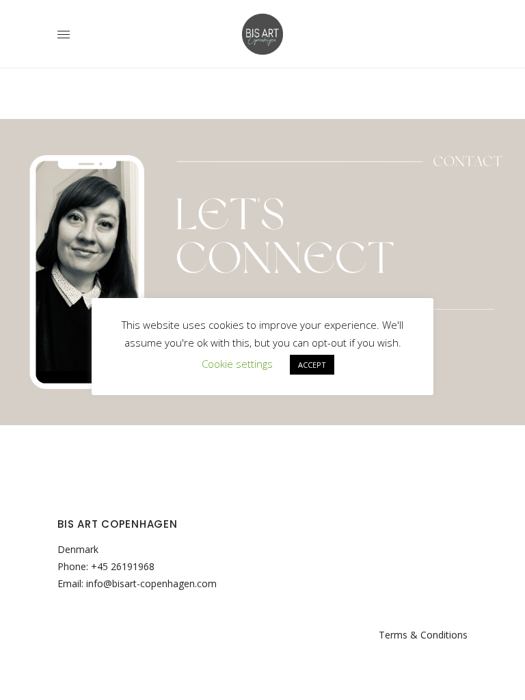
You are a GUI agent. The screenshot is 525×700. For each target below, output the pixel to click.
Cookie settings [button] (237, 364)
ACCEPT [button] (312, 365)
